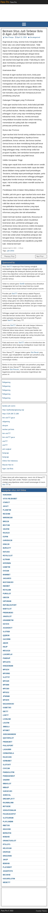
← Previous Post (8, 256)
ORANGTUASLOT (9, 841)
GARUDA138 (7, 540)
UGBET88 (6, 567)
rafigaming (6, 421)
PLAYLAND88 (8, 822)
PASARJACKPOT (9, 814)
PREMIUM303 (8, 613)
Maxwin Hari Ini (7, 465)
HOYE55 (6, 624)
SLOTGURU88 (8, 818)
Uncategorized (35, 37)
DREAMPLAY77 (9, 799)
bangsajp (5, 453)
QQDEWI (6, 635)
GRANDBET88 (8, 620)
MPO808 (6, 685)
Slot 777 (5, 485)
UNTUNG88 (7, 601)
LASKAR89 (7, 749)
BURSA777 (7, 548)
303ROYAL (7, 795)
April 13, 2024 (22, 37)
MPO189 (6, 681)
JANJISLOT (7, 616)
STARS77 (6, 502)
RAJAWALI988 (8, 803)
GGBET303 (7, 708)
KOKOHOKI (7, 495)
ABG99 (5, 643)
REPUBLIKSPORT (9, 605)
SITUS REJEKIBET (10, 499)
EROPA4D (6, 852)
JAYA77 (5, 506)
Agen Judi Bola (7, 469)
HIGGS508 (7, 829)
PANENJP (6, 658)
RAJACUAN (7, 757)
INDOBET (6, 586)
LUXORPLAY (8, 654)
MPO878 (6, 700)
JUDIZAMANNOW (9, 734)
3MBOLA (6, 727)
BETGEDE (7, 806)
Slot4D (22, 284)
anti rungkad (6, 449)
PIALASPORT (8, 746)
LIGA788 (6, 723)
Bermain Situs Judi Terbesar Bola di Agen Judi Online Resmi (23, 32)
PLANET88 (7, 510)
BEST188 (6, 525)
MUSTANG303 (8, 582)
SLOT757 (6, 677)
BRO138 (6, 521)
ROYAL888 (7, 590)
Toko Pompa (9, 37)
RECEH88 (6, 514)
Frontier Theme (41, 911)
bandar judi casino (8, 406)
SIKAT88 (6, 529)
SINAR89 (6, 780)
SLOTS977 (7, 765)
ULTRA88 (6, 559)
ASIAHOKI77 (7, 628)
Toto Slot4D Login (8, 894)
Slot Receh (35, 352)
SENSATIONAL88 (9, 810)
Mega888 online (8, 898)
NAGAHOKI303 (8, 704)
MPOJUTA (6, 662)
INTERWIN (7, 563)
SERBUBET (7, 761)
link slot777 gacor (8, 418)
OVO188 (6, 571)
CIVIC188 (6, 768)
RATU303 (6, 552)
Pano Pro (4, 1)
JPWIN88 (6, 696)
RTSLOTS (6, 844)
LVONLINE (7, 719)
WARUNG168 (7, 518)
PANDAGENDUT (9, 776)
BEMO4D (6, 863)
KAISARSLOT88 (9, 879)
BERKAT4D (7, 833)
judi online (10, 251)
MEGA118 (6, 651)
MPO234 (6, 670)
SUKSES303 (7, 791)
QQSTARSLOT (8, 738)
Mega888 (5, 890)
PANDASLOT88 (8, 772)
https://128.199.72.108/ (10, 414)
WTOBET (6, 730)
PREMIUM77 (7, 742)
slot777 (5, 441)
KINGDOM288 (8, 666)
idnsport (5, 425)
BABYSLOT (7, 609)
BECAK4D (6, 875)
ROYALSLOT (8, 556)
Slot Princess (14, 369)
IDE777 (5, 711)
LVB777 (5, 715)
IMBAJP (6, 787)
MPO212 (6, 692)
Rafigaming (6, 382)
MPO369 (6, 689)
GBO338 (6, 597)
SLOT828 (6, 632)
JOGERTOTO (8, 871)
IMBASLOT (7, 784)
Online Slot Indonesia (10, 461)
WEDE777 (6, 882)
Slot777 (9, 266)
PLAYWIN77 (7, 867)
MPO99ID (6, 673)
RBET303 (6, 825)
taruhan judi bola (8, 429)
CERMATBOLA (8, 753)
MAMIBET (6, 575)
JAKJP (5, 860)
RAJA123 (6, 533)
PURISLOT (7, 594)
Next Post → (41, 256)
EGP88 (5, 537)
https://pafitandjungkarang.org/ (13, 410)
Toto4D (4, 902)
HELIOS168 (7, 848)
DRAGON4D (7, 856)
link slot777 (6, 433)
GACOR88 (6, 639)
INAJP (5, 647)
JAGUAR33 (7, 578)
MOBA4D (6, 837)
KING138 (6, 544)
